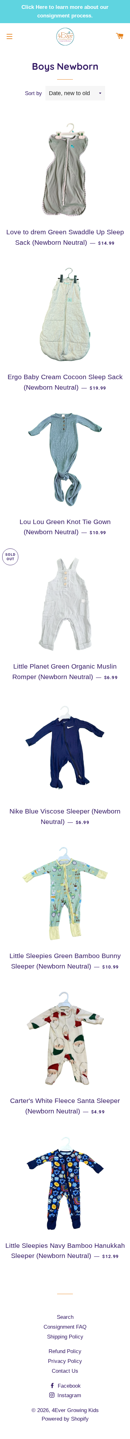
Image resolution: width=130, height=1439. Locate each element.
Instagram (68, 1395)
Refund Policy (65, 1351)
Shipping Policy (65, 1337)
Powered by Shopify (65, 1419)
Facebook (68, 1386)
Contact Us (65, 1371)
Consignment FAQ (65, 1327)
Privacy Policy (65, 1361)
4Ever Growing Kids (75, 1410)
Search (65, 1317)
